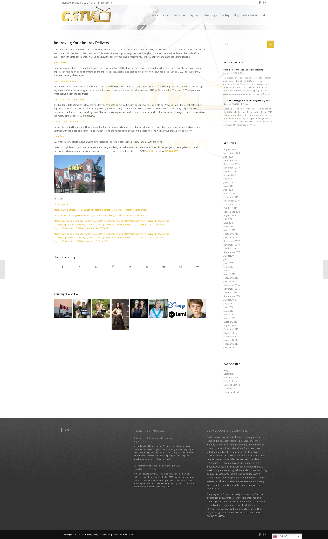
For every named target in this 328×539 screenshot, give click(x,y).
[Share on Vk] (163, 266)
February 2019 (230, 197)
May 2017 (228, 266)
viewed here (253, 466)
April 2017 (228, 270)
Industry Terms (231, 377)
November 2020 (231, 152)
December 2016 (231, 285)
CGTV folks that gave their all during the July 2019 (246, 100)
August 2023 (229, 149)
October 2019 (230, 171)
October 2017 (230, 248)
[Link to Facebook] (259, 2)
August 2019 (229, 175)
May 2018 (228, 226)
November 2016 (231, 288)
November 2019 (231, 167)
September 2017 (231, 252)
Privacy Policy (91, 534)
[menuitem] (155, 15)
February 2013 (230, 343)
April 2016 (228, 314)
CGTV (68, 430)
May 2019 (228, 185)
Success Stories (231, 384)
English (282, 536)
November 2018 (231, 204)
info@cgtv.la (105, 2)
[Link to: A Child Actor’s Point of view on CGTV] (158, 308)
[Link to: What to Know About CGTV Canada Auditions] (63, 308)
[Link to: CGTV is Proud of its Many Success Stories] (196, 308)
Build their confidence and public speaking (243, 69)
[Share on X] (79, 266)
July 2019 (227, 178)
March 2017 (229, 274)
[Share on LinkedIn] (130, 266)
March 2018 (229, 230)
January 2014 (230, 340)
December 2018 (231, 200)
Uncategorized (231, 392)
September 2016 (231, 296)
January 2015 (230, 332)
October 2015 (230, 321)
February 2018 (230, 233)
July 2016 (227, 303)
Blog (225, 370)
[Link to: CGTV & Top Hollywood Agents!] (177, 308)
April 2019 (228, 189)
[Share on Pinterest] (113, 266)
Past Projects (230, 381)
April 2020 (228, 156)
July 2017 (227, 259)
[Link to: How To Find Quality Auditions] (82, 308)
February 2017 (230, 277)
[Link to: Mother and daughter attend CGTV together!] (139, 308)
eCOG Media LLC (130, 534)
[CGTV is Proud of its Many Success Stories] (2, 269)
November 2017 (231, 244)
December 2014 (231, 336)
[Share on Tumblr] (147, 266)
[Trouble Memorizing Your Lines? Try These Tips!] (325, 269)
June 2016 (228, 307)
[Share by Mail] (197, 266)
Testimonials (230, 388)
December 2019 (231, 164)
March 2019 (229, 193)
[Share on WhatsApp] (96, 266)
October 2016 (230, 292)
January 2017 (230, 281)
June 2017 (228, 263)
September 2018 (231, 211)
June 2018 (228, 222)
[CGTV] (86, 15)
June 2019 (228, 182)
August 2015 (229, 325)
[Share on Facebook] (62, 266)
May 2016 (228, 310)
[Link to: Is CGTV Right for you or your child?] (120, 314)
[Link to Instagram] (264, 2)
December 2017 (231, 241)
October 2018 (230, 208)
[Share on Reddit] (180, 266)
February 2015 (230, 329)
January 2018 (230, 237)
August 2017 (229, 255)
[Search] (264, 15)
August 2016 (229, 299)
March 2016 (229, 318)
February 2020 (230, 160)
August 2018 (229, 215)
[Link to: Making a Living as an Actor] (101, 308)
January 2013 (230, 347)
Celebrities (229, 373)
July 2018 (227, 218)
